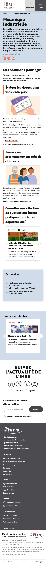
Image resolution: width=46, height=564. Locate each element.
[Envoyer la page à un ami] (5, 58)
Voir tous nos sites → (11, 522)
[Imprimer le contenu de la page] (9, 58)
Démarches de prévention (13, 465)
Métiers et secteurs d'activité (14, 461)
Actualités (7, 471)
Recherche (30, 7)
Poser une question (13, 502)
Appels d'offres (9, 490)
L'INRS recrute (8, 487)
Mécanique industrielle (19, 335)
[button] (6, 243)
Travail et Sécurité (10, 515)
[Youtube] (27, 384)
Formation (7, 468)
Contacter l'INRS (12, 506)
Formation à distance (11, 519)
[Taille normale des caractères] (13, 58)
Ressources (7, 474)
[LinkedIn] (11, 384)
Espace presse (8, 493)
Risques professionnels (12, 458)
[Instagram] (34, 384)
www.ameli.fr (25, 201)
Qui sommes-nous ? (10, 483)
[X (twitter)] (19, 384)
